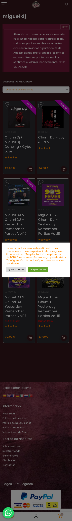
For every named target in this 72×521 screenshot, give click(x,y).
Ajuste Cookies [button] (16, 269)
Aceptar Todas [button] (38, 269)
